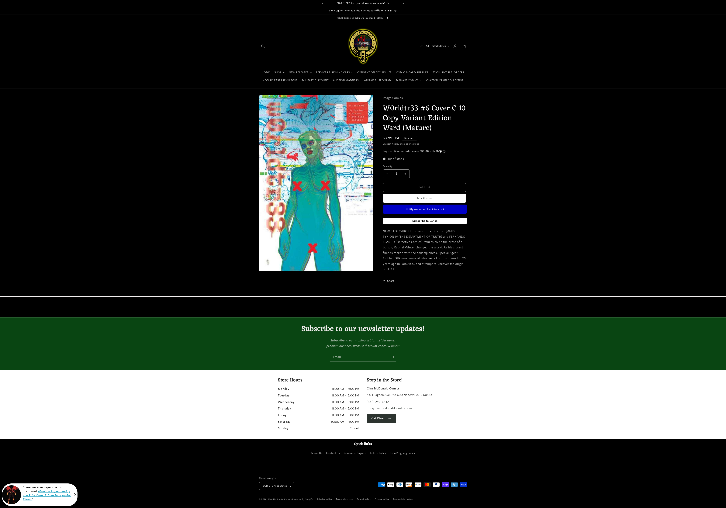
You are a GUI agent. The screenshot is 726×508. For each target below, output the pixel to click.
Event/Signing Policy (402, 453)
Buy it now (424, 198)
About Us (317, 453)
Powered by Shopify (302, 499)
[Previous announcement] (323, 3)
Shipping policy (324, 499)
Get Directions (381, 418)
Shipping (388, 144)
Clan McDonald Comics (280, 499)
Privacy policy (382, 499)
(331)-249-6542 (378, 402)
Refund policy (364, 499)
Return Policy (378, 453)
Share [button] (390, 280)
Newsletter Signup (355, 453)
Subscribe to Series (424, 220)
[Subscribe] (393, 357)
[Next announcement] (403, 3)
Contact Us (333, 453)
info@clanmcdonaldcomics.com (389, 408)
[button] (263, 46)
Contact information (403, 499)
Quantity (387, 166)
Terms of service (344, 499)
